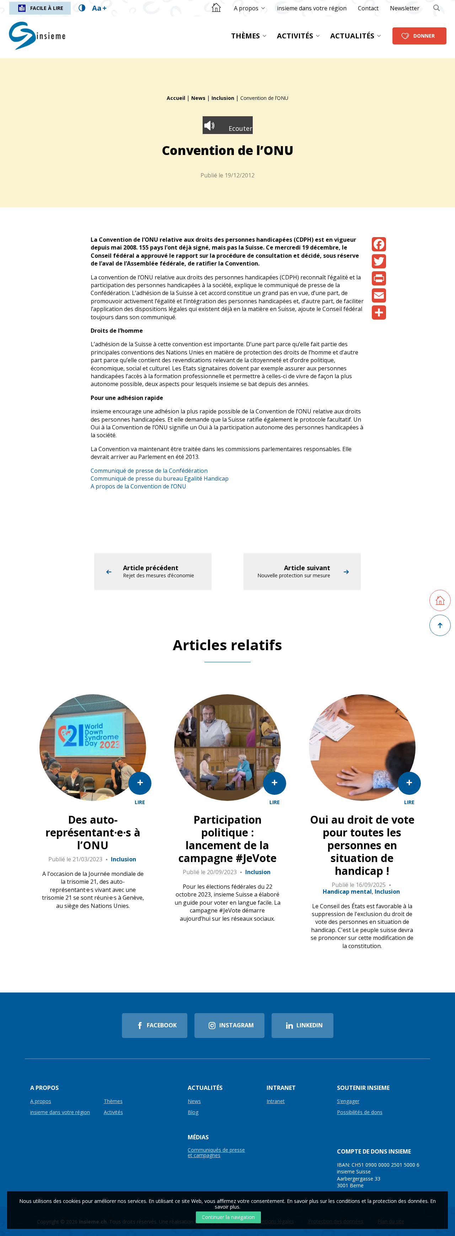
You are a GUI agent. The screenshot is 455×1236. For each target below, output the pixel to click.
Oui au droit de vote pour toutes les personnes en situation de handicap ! (362, 845)
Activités (295, 36)
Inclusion (223, 98)
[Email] (378, 295)
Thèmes (245, 36)
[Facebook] (378, 244)
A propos (246, 8)
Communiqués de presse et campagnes (216, 1153)
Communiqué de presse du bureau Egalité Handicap (160, 478)
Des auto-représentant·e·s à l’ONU (93, 832)
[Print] (378, 278)
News (198, 98)
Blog (193, 1112)
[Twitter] (378, 261)
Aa (99, 8)
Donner (424, 35)
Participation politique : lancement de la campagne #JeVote (227, 839)
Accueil (176, 98)
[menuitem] (249, 8)
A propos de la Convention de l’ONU (138, 486)
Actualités (352, 36)
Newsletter (404, 8)
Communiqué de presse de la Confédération (149, 471)
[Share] (378, 312)
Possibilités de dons (359, 1112)
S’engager (348, 1101)
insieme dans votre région (312, 8)
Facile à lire (46, 8)
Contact (368, 8)
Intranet (276, 1101)
